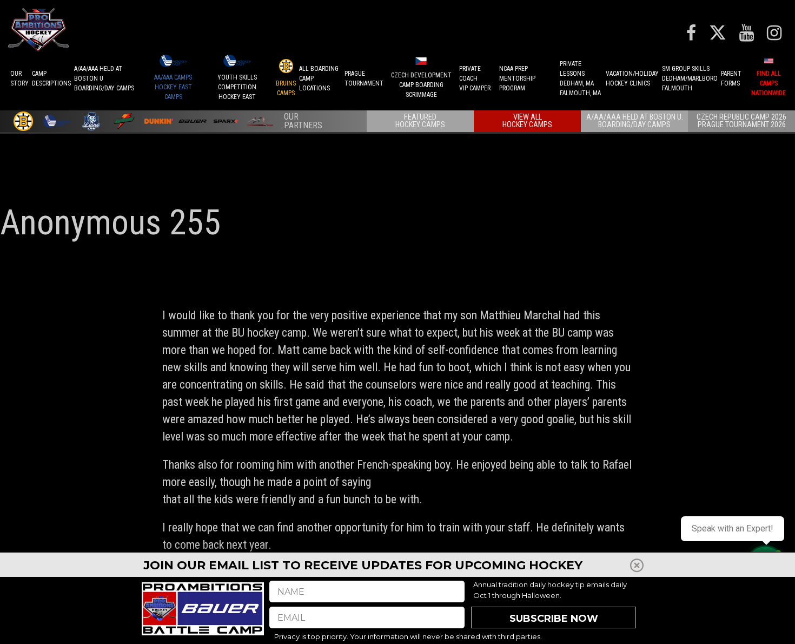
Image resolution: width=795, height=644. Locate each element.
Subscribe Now (553, 619)
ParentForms (731, 78)
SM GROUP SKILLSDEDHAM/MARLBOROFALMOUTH (690, 78)
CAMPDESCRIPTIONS (51, 78)
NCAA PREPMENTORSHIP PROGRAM (517, 78)
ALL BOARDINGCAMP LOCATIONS (319, 78)
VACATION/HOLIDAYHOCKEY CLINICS (632, 78)
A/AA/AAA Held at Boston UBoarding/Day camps (104, 78)
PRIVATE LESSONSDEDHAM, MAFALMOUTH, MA (580, 78)
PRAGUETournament (364, 78)
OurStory (19, 78)
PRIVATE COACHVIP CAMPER (475, 78)
